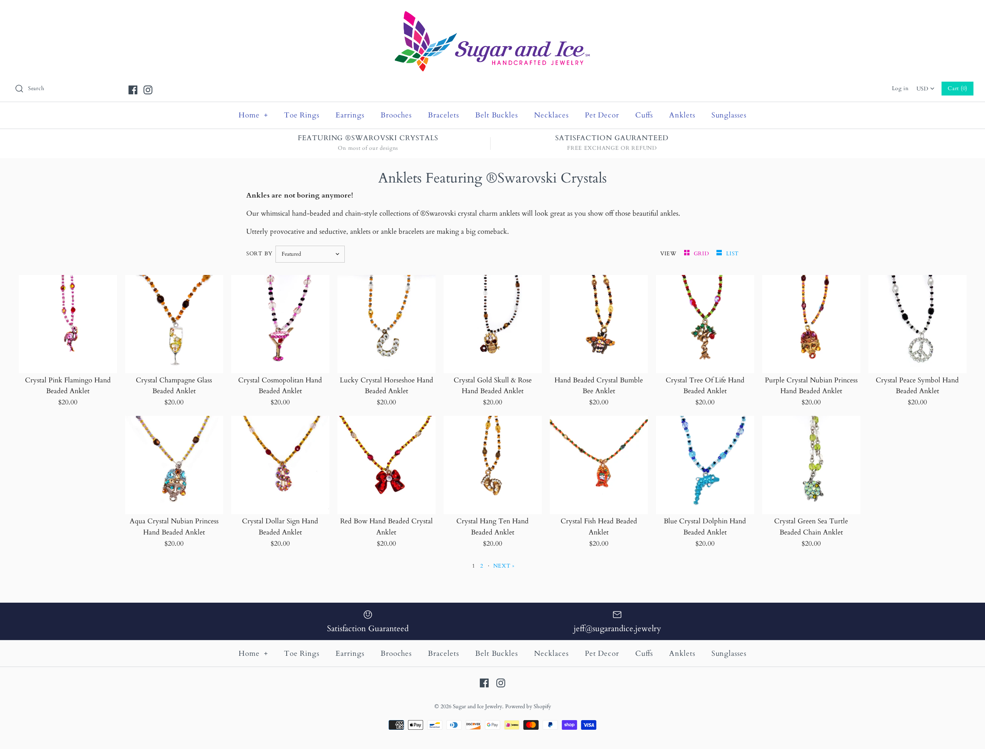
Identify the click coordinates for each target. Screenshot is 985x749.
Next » (503, 566)
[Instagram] (148, 89)
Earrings (350, 115)
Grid (702, 253)
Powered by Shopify (528, 706)
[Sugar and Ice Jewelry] (492, 13)
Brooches (396, 115)
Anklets (682, 115)
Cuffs (644, 115)
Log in (900, 88)
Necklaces (551, 115)
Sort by (259, 253)
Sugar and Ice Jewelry (477, 706)
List (732, 253)
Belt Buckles (496, 115)
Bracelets (443, 115)
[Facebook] (133, 89)
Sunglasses (729, 115)
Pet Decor (602, 115)
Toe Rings (302, 115)
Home (253, 115)
